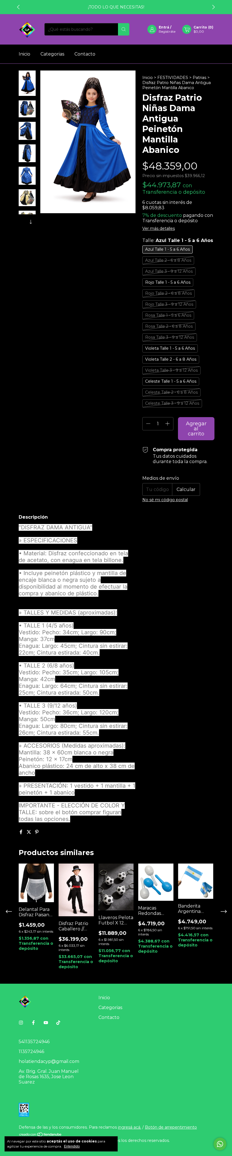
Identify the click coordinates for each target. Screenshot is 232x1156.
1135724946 (31, 1051)
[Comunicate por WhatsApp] (220, 1144)
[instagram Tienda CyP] (21, 1022)
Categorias (52, 54)
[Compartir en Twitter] (29, 832)
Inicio (24, 54)
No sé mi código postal (165, 499)
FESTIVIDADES (172, 77)
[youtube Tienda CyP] (46, 1022)
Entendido (72, 1146)
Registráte (167, 31)
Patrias (199, 77)
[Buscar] (123, 29)
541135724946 (34, 1041)
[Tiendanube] (41, 1135)
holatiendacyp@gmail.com (49, 1061)
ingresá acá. (129, 1127)
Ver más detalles (158, 228)
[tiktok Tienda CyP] (58, 1022)
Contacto (84, 54)
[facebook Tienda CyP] (33, 1022)
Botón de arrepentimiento (171, 1127)
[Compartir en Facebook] (21, 832)
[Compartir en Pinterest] (37, 832)
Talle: (177, 240)
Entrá (164, 27)
